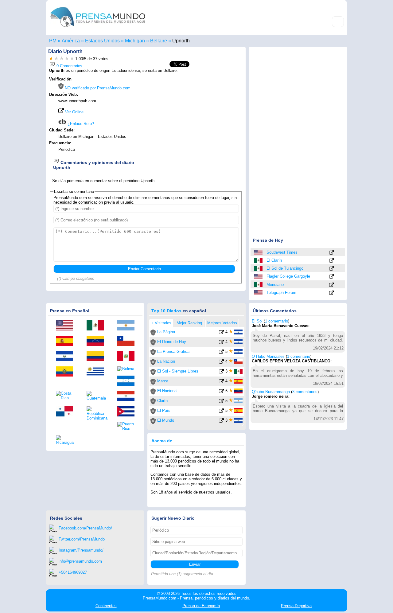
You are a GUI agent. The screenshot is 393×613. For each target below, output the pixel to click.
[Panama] (66, 411)
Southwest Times (282, 252)
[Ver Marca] (221, 382)
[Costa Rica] (66, 395)
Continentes (106, 605)
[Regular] (56, 59)
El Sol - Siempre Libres (177, 371)
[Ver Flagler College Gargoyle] (332, 277)
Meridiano (275, 284)
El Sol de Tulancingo (285, 268)
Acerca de (161, 440)
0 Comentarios (68, 66)
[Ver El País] (221, 411)
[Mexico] (259, 260)
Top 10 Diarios (166, 310)
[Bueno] (62, 59)
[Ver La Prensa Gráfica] (221, 352)
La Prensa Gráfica (173, 351)
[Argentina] (128, 325)
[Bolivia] (128, 368)
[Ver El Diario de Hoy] (221, 343)
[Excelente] (72, 59)
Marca (162, 381)
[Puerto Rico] (128, 426)
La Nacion (166, 361)
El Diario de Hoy (171, 341)
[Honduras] (128, 381)
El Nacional (167, 390)
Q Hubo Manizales (268, 356)
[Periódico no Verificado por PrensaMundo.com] (153, 334)
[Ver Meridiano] (332, 285)
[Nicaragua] (66, 440)
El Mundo (165, 420)
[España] (66, 341)
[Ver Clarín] (221, 402)
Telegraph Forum (281, 292)
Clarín (162, 400)
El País (163, 410)
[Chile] (128, 341)
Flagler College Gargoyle (288, 276)
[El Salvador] (66, 356)
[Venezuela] (97, 341)
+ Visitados (161, 323)
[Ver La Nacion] (221, 362)
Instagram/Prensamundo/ (81, 550)
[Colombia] (97, 356)
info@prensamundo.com (80, 561)
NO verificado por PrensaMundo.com (97, 88)
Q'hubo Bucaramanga (271, 391)
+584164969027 (73, 572)
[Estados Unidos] (259, 252)
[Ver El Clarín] (332, 261)
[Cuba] (128, 411)
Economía (201, 605)
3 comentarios (304, 391)
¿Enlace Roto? (80, 123)
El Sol (257, 321)
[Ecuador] (66, 371)
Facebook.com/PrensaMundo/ (85, 528)
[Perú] (128, 356)
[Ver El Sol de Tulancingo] (332, 269)
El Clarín (274, 260)
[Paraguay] (128, 396)
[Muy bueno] (67, 59)
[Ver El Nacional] (221, 392)
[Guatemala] (97, 395)
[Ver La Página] (221, 333)
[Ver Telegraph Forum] (332, 293)
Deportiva (296, 605)
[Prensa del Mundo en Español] (97, 28)
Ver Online (74, 112)
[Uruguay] (97, 371)
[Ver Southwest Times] (332, 253)
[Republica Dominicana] (97, 413)
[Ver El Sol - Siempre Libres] (221, 372)
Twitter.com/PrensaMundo (82, 539)
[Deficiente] (51, 59)
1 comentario (276, 321)
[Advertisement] (191, 116)
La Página (166, 332)
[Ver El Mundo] (221, 421)
